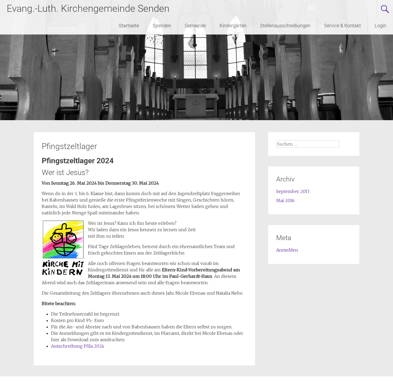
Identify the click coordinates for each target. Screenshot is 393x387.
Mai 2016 (285, 200)
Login (380, 25)
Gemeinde (195, 25)
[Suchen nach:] (307, 144)
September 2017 (293, 191)
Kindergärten (232, 25)
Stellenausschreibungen (285, 25)
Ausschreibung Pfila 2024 (77, 346)
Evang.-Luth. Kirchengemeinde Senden (88, 8)
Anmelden (287, 250)
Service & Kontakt (342, 25)
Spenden (162, 25)
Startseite (129, 25)
